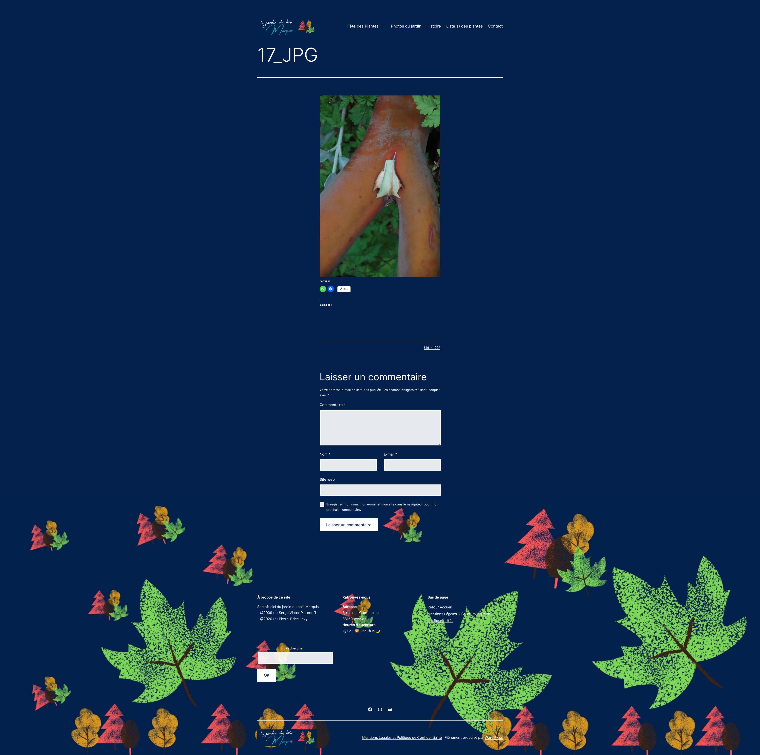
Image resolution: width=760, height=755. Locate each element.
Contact (495, 26)
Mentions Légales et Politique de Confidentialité (402, 737)
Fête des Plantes (363, 26)
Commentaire (333, 405)
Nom (325, 454)
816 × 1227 (432, 348)
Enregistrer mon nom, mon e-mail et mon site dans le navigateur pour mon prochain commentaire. (382, 507)
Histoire (434, 26)
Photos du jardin (406, 26)
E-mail (390, 454)
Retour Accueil (440, 607)
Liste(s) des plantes (464, 26)
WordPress (494, 737)
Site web (327, 479)
